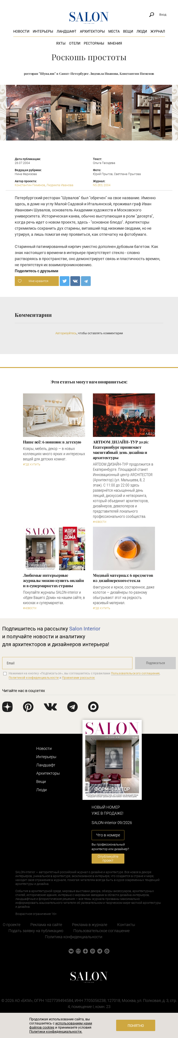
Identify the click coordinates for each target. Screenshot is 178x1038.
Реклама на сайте (46, 924)
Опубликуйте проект (108, 858)
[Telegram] (86, 281)
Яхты (61, 43)
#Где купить (31, 464)
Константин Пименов (30, 185)
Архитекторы (92, 31)
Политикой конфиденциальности (34, 677)
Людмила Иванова (59, 185)
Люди (142, 31)
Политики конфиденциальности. (55, 1032)
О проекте (11, 924)
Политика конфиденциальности (73, 936)
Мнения (115, 43)
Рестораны (94, 43)
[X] (64, 281)
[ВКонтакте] (75, 281)
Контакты (126, 924)
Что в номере (108, 835)
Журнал (157, 31)
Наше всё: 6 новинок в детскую (52, 442)
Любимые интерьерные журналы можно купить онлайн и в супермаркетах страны (53, 580)
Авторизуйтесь (66, 333)
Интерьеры (43, 31)
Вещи (128, 31)
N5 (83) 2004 (101, 185)
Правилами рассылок (78, 677)
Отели (74, 43)
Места (114, 31)
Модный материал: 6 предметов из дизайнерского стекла (123, 578)
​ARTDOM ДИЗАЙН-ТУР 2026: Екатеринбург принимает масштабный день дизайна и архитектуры (120, 449)
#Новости (99, 522)
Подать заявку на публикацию (35, 930)
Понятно (136, 1026)
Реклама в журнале (89, 924)
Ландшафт (66, 31)
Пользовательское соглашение (101, 930)
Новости (21, 31)
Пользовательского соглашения (135, 673)
